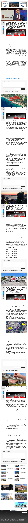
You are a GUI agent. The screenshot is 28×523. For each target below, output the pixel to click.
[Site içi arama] (26, 2)
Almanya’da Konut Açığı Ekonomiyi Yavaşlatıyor (4, 520)
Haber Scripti (14, 512)
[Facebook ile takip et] (22, 512)
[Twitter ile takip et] (23, 512)
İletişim (16, 510)
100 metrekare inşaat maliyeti (18, 77)
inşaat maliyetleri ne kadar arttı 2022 (9, 78)
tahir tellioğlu (10, 77)
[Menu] (22, 2)
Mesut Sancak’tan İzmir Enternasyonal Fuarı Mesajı (21, 519)
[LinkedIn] (3, 29)
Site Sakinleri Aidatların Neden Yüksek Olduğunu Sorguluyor (13, 518)
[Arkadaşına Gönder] (3, 30)
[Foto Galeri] (24, 2)
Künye (14, 510)
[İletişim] (25, 2)
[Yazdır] (3, 32)
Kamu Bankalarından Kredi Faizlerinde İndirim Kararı (4, 518)
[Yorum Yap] (3, 33)
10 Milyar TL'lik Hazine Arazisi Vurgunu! (5, 519)
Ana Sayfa (12, 510)
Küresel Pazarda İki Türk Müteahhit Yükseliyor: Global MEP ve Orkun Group (21, 520)
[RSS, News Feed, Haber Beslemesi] (24, 512)
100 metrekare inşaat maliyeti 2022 (16, 78)
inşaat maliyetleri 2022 (23, 77)
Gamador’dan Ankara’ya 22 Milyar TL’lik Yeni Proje (22, 518)
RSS (17, 510)
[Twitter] (3, 28)
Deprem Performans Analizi (12, 519)
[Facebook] (3, 26)
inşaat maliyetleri (13, 77)
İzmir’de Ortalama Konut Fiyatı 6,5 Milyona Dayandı (14, 520)
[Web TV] (23, 2)
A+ (26, 22)
